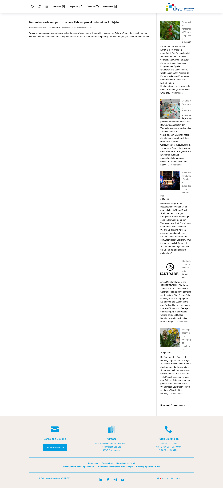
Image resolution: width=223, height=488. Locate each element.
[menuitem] (32, 6)
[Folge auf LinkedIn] (101, 480)
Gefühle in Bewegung (186, 104)
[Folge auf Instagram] (115, 480)
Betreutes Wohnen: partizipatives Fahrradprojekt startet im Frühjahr (74, 22)
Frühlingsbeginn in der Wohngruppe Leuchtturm (186, 339)
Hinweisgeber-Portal (125, 463)
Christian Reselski (39, 27)
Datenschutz (107, 463)
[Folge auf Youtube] (122, 480)
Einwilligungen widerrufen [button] (148, 467)
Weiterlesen (177, 93)
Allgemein (66, 27)
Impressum (93, 463)
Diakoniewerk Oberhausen (82, 27)
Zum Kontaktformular (54, 447)
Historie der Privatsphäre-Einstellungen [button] (115, 467)
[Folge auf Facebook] (108, 480)
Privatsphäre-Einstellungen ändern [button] (78, 467)
